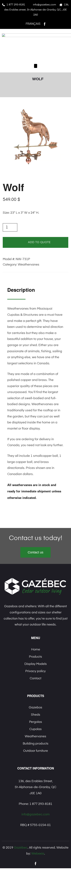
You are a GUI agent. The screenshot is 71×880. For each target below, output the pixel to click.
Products (35, 656)
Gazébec (20, 847)
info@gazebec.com (44, 4)
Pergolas (35, 722)
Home (35, 649)
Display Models (35, 664)
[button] (35, 66)
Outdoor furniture (35, 750)
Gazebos (35, 707)
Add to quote (39, 242)
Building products (35, 743)
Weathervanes (28, 264)
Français (33, 24)
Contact (35, 678)
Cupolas (35, 729)
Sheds (35, 714)
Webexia (37, 853)
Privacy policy (35, 671)
